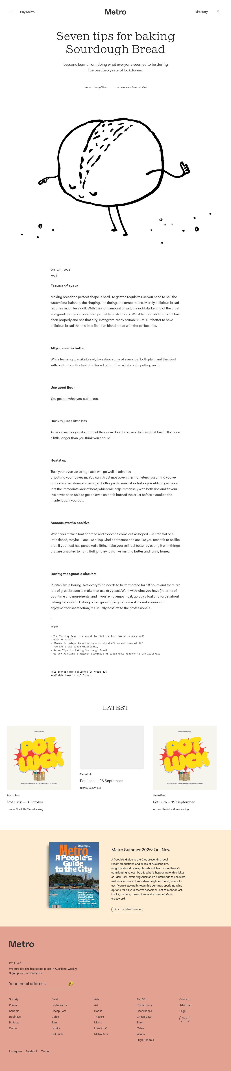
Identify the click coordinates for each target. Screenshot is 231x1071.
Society (13, 999)
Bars (55, 1022)
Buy (27, 12)
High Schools (145, 1040)
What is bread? (63, 639)
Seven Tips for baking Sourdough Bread (80, 650)
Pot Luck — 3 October (25, 802)
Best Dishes (144, 1011)
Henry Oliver (100, 87)
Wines (141, 1034)
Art (96, 1005)
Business (15, 1017)
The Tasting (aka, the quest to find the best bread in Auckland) (98, 636)
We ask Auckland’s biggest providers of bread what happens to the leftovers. (107, 653)
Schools (14, 1011)
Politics (13, 1022)
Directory (201, 12)
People (13, 1005)
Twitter (45, 1051)
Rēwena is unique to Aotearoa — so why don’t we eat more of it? (98, 643)
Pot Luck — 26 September (101, 780)
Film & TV (100, 1028)
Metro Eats (13, 795)
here (68, 675)
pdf (79, 675)
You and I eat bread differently (75, 646)
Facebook (31, 1051)
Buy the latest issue (127, 909)
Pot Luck (57, 1034)
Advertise (185, 1005)
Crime (13, 1028)
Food (54, 275)
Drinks (56, 1028)
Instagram (15, 1051)
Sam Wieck (90, 787)
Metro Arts (101, 1034)
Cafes (55, 1017)
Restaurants (59, 1005)
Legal (182, 1011)
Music (98, 1022)
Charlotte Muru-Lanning (25, 809)
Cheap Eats (59, 1011)
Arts (97, 999)
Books (98, 1011)
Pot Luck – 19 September (174, 802)
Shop (185, 1018)
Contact (184, 999)
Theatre (99, 1017)
